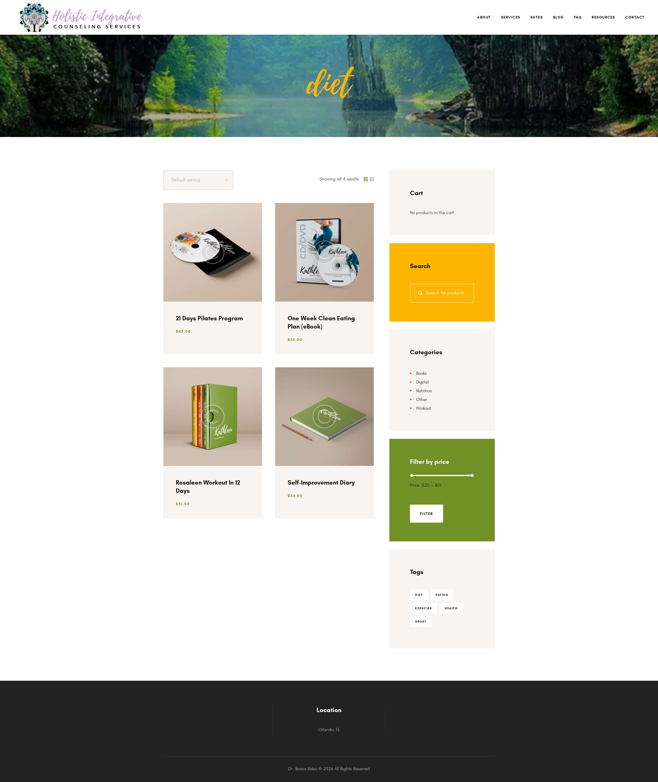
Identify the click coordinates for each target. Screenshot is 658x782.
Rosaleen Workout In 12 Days (208, 487)
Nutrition (424, 391)
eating (442, 595)
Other (421, 399)
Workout (423, 408)
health (451, 608)
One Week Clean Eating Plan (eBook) (321, 322)
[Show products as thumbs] (366, 179)
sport (421, 621)
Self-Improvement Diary (321, 482)
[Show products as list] (372, 179)
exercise (423, 608)
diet (419, 595)
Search (417, 293)
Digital (422, 382)
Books (421, 373)
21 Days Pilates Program (209, 318)
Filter (426, 514)
